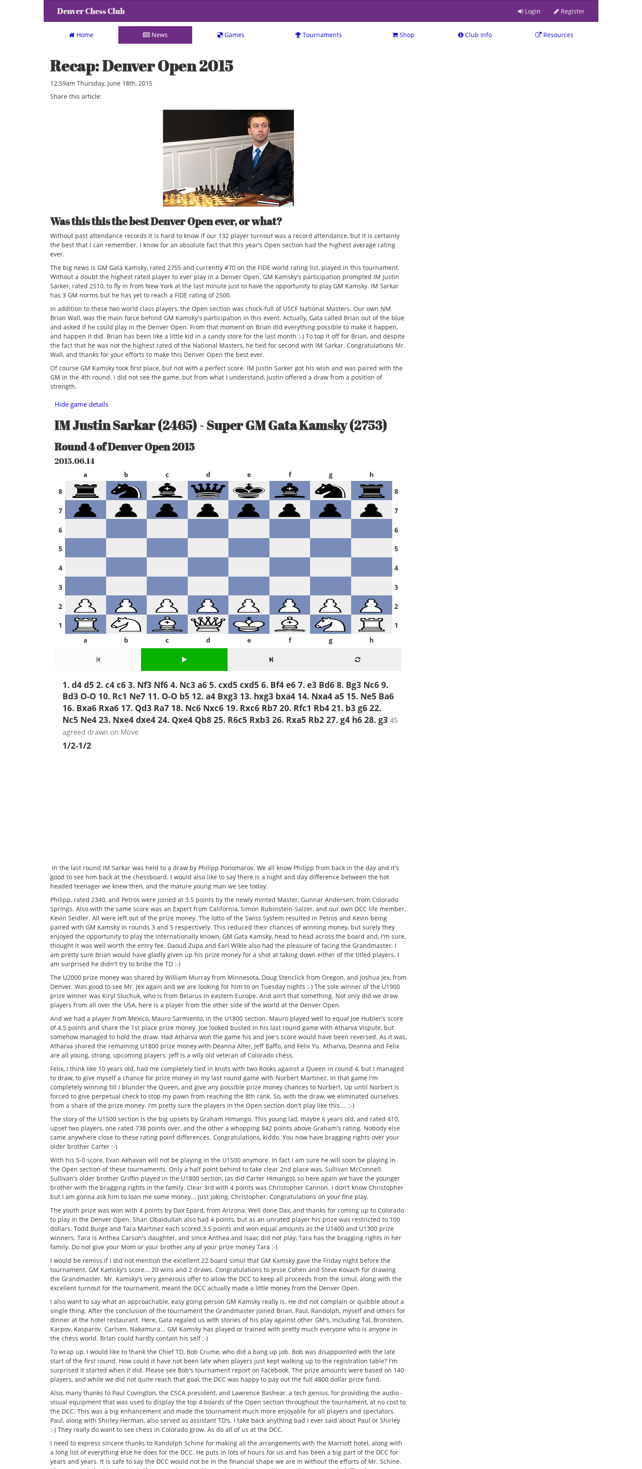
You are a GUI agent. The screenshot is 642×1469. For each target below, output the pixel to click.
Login (532, 11)
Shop (406, 35)
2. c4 (105, 684)
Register (572, 11)
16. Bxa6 (79, 707)
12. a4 (203, 696)
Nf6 (161, 684)
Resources (557, 35)
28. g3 (376, 719)
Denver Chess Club (91, 11)
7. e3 (307, 684)
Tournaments (321, 35)
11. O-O (162, 696)
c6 (121, 684)
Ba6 (386, 696)
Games (234, 35)
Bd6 (327, 684)
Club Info (477, 35)
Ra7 (161, 707)
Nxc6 (213, 707)
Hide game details (81, 404)
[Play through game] (184, 659)
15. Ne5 (361, 696)
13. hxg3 (256, 696)
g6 (362, 707)
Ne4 (88, 719)
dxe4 (145, 719)
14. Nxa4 (314, 696)
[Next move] (271, 659)
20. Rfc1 (295, 707)
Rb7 (269, 707)
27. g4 (338, 719)
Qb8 (203, 719)
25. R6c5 (230, 719)
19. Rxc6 (242, 707)
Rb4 (321, 707)
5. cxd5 (223, 684)
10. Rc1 (112, 696)
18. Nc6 (186, 707)
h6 (357, 719)
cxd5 (249, 684)
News (159, 35)
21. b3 (343, 707)
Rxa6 (109, 707)
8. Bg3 (349, 684)
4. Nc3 (182, 684)
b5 (184, 696)
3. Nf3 (140, 684)
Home (84, 35)
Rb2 (316, 719)
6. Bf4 (272, 684)
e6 (291, 684)
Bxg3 (227, 696)
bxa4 (285, 696)
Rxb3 (259, 719)
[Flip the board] (357, 659)
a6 (202, 684)
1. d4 (72, 684)
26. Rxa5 (289, 719)
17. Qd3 (136, 707)
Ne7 (137, 696)
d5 (89, 684)
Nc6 (371, 684)
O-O (88, 696)
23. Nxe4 (116, 719)
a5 (339, 696)
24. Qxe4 (175, 719)
